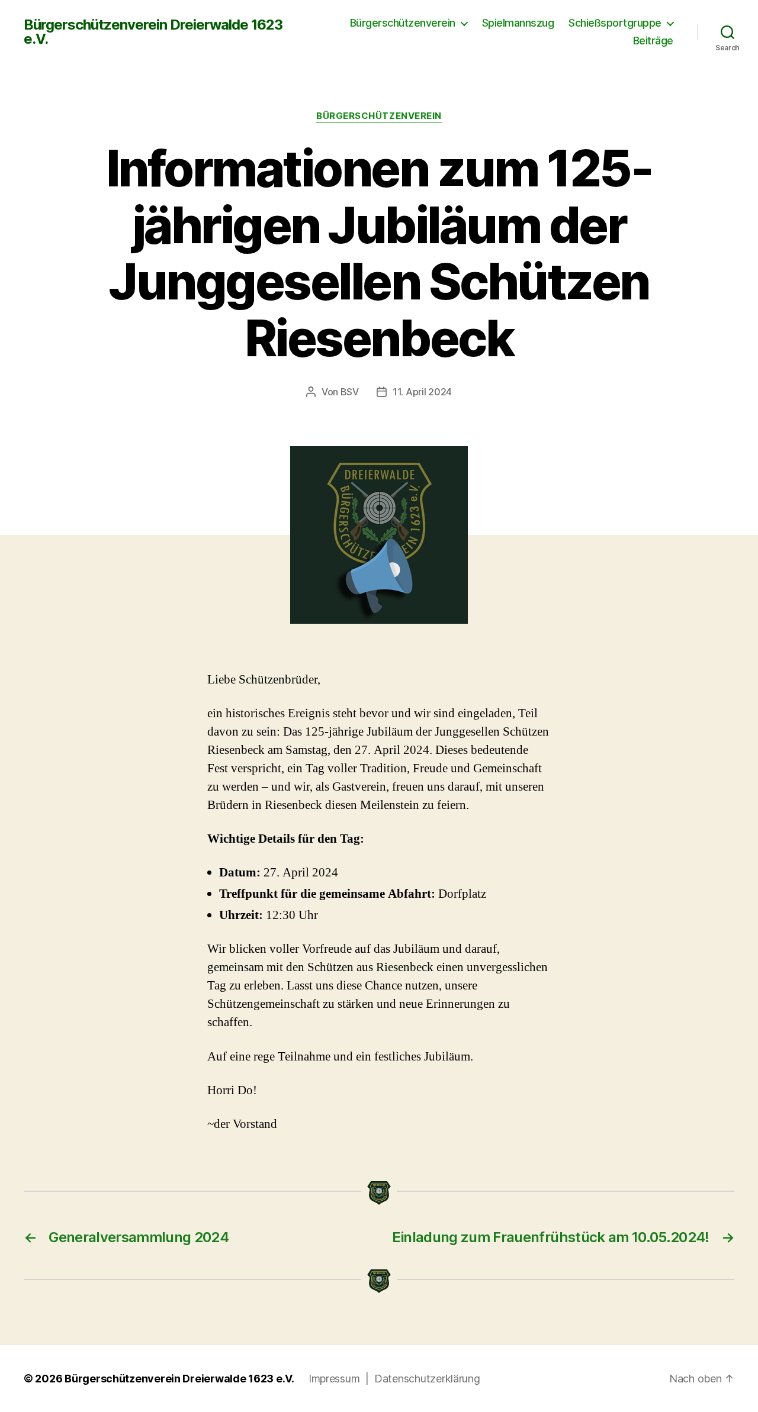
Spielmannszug (518, 23)
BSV (350, 392)
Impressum (335, 1378)
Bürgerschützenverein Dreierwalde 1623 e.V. (153, 32)
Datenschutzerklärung (427, 1378)
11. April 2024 (422, 392)
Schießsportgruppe (614, 23)
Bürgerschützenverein (402, 23)
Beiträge (653, 40)
